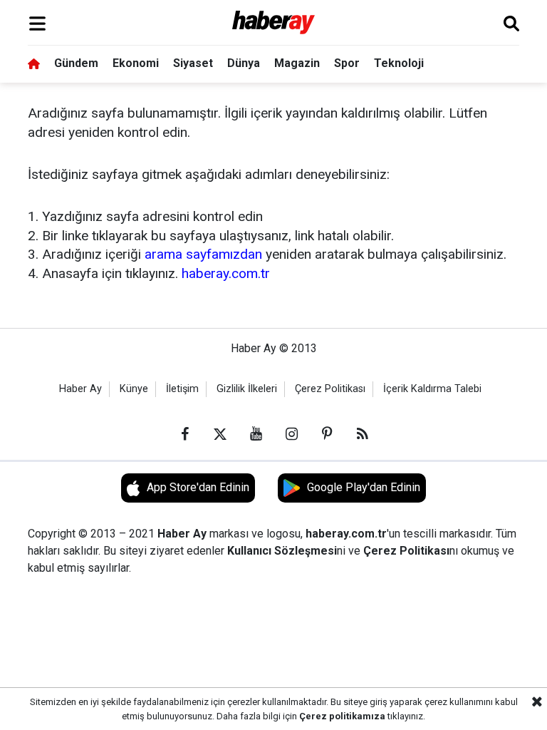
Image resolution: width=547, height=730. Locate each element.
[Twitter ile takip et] (220, 434)
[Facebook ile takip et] (184, 434)
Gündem (76, 63)
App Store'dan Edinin (198, 487)
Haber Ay (80, 389)
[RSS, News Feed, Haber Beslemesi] (362, 434)
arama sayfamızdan (203, 254)
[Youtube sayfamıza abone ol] (256, 434)
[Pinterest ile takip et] (327, 434)
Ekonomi (136, 63)
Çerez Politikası (330, 389)
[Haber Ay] (274, 23)
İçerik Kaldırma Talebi (432, 389)
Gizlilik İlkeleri (247, 389)
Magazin (297, 63)
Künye (134, 389)
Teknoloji (399, 63)
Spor (347, 63)
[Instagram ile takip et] (291, 434)
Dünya (243, 63)
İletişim (182, 389)
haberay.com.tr (226, 273)
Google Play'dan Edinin (363, 487)
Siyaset (193, 63)
